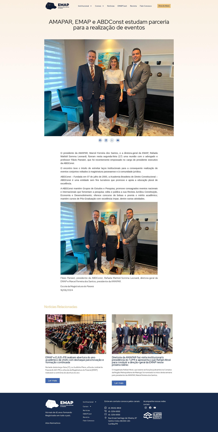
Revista (133, 6)
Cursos (98, 6)
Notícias (110, 6)
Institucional (83, 6)
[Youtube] (154, 407)
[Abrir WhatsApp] (212, 426)
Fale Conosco (146, 6)
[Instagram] (145, 407)
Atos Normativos (52, 423)
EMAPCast (122, 6)
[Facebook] (150, 407)
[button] (100, 140)
